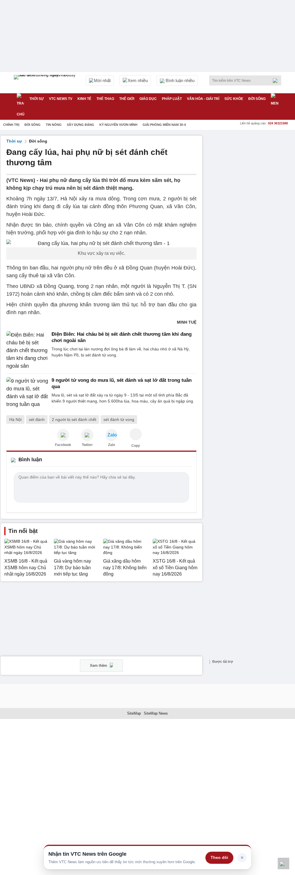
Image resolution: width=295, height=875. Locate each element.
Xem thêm (99, 665)
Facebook (63, 445)
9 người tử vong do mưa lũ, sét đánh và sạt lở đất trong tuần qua (122, 383)
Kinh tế (84, 99)
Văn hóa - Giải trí (203, 99)
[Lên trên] (283, 863)
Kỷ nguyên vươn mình (118, 124)
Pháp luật (172, 99)
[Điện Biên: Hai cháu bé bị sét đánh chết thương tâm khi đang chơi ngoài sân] (27, 350)
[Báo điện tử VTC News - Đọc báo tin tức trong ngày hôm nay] (45, 82)
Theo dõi (219, 857)
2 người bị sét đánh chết (74, 419)
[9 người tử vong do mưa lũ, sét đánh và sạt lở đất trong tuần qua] (27, 392)
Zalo (111, 445)
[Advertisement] (251, 172)
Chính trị (11, 124)
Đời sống (257, 99)
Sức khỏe (233, 99)
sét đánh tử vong (118, 419)
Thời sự (36, 99)
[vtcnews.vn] (63, 435)
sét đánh (37, 419)
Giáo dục (148, 99)
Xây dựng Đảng (80, 124)
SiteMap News (156, 713)
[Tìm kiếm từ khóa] (277, 80)
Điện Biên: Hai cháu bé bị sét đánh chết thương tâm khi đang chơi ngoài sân (122, 337)
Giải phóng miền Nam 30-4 (164, 124)
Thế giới (126, 99)
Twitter (87, 445)
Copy (135, 446)
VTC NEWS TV (60, 99)
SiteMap (134, 713)
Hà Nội (15, 419)
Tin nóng (54, 124)
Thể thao (105, 99)
